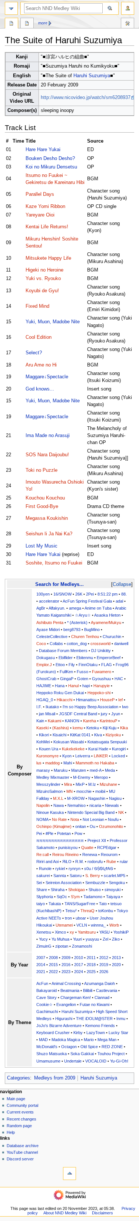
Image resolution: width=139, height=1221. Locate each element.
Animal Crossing (66, 983)
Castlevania (106, 990)
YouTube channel (22, 1152)
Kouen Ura (48, 749)
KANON (72, 721)
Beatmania (69, 990)
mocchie (84, 791)
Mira (68, 784)
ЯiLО (67, 861)
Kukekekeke (73, 749)
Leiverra (82, 756)
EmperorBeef (108, 657)
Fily (72, 664)
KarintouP (108, 721)
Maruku (60, 770)
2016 (66, 964)
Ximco (60, 932)
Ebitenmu (84, 657)
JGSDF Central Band (78, 714)
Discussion (27, 24)
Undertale (73, 1061)
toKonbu (105, 910)
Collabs (56, 643)
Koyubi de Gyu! (42, 290)
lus (39, 763)
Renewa (89, 854)
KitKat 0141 (80, 735)
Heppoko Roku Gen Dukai (60, 692)
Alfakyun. (57, 608)
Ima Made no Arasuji (48, 435)
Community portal (22, 1105)
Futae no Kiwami (94, 1004)
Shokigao (76, 889)
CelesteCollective (51, 636)
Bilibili (87, 990)
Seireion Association (64, 882)
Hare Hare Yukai (43, 149)
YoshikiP (121, 932)
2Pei (90, 594)
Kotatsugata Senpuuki (107, 742)
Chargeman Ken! (75, 997)
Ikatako (52, 707)
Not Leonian (93, 819)
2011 (91, 957)
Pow (78, 833)
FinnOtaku (88, 664)
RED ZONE (112, 1046)
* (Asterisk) (77, 622)
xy (72, 932)
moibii (100, 791)
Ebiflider (66, 657)
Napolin (43, 805)
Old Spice (89, 1046)
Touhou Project (111, 1053)
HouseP (107, 700)
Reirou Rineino (65, 854)
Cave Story (46, 997)
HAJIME (43, 685)
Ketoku (92, 728)
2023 (66, 971)
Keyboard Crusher (53, 1032)
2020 (116, 964)
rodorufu (95, 861)
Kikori (44, 735)
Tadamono (92, 896)
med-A (95, 770)
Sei (39, 882)
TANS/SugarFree (79, 903)
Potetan (64, 833)
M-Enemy (81, 777)
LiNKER (101, 756)
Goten (82, 678)
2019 (103, 964)
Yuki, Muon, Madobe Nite (53, 321)
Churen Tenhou (85, 636)
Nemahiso (76, 805)
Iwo (125, 707)
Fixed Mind (37, 306)
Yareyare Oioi (40, 215)
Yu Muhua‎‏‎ (60, 939)
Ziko (116, 939)
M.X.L (58, 798)
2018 (91, 964)
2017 (78, 964)
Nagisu (115, 798)
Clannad (102, 997)
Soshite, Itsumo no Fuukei (54, 563)
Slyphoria (44, 896)
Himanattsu (86, 700)
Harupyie (101, 685)
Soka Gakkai (82, 1053)
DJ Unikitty (101, 650)
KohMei (43, 742)
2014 (40, 964)
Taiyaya (113, 896)
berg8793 (71, 629)
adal (119, 601)
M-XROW (76, 798)
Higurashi (63, 1018)
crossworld (100, 643)
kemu (78, 728)
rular (124, 861)
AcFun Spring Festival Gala (87, 601)
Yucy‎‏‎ (43, 939)
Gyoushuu (101, 678)
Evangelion (66, 1004)
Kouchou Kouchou (45, 498)
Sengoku (117, 882)
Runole (45, 868)
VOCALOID (95, 1061)
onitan (80, 826)
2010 (78, 957)
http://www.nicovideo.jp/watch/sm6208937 (85, 97)
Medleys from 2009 (54, 1078)
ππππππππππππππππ (60, 840)
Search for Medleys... (59, 584)
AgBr (40, 608)
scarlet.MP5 (114, 875)
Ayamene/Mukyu (106, 622)
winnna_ (98, 925)
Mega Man (106, 1039)
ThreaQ (87, 910)
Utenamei (64, 925)
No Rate (59, 819)
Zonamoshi (82, 946)
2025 (91, 971)
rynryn (74, 868)
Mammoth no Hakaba (95, 763)
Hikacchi (64, 700)
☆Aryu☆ (83, 615)
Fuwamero (101, 671)
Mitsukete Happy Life (48, 258)
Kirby (78, 1032)
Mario (89, 1039)
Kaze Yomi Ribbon (45, 206)
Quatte (87, 847)
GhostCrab (46, 678)
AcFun (42, 983)
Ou (92, 826)
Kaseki (42, 728)
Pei (39, 833)
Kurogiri (119, 749)
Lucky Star (118, 1032)
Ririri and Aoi (47, 861)
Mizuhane (108, 784)
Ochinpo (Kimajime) (54, 826)
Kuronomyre (47, 756)
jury (104, 714)
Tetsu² (71, 910)
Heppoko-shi (98, 692)
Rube (111, 861)
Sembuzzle (95, 882)
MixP (80, 784)
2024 (78, 971)
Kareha (89, 721)
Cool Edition (39, 337)
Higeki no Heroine (44, 270)
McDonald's (46, 1046)
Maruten (78, 770)
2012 (103, 957)
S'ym (75, 896)
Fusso (82, 671)
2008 (53, 957)
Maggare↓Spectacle (47, 376)
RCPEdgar (106, 847)
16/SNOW (62, 594)
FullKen (66, 671)
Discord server (20, 1159)
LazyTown (95, 1032)
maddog (52, 763)
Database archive (23, 1145)
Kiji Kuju (109, 728)
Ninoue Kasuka (50, 812)
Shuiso (95, 889)
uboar (81, 918)
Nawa (58, 805)
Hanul (73, 685)
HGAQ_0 (44, 700)
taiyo (40, 903)
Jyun (115, 714)
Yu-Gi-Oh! (119, 1061)
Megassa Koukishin (47, 518)
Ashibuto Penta (49, 622)
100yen (43, 594)
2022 (53, 971)
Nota (74, 819)
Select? (34, 352)
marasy (43, 770)
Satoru (76, 875)
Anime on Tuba (98, 608)
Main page (16, 1098)
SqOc (62, 896)
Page (11, 24)
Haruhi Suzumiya (91, 75)
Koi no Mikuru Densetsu (51, 167)
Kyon (67, 756)
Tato (103, 903)
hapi (86, 685)
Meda (110, 770)
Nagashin (96, 798)
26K (78, 594)
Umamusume (48, 1061)
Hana (59, 685)
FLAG (106, 664)
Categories (18, 1078)
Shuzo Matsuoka (51, 1053)
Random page (19, 1125)
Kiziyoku (113, 735)
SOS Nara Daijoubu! (47, 454)
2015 (53, 964)
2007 (40, 957)
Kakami (54, 721)
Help (11, 1132)
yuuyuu (92, 939)
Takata (55, 903)
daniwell (121, 643)
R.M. (79, 861)
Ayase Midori (48, 629)
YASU (104, 932)
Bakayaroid (46, 990)
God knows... (40, 389)
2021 (40, 971)
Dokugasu (45, 657)
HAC (119, 678)
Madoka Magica (66, 1039)
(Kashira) (60, 728)
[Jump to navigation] (11, 8)
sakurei (43, 875)
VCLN (81, 925)
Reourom (109, 854)
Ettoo (60, 664)
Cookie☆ (44, 1004)
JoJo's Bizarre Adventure (59, 1025)
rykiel (60, 868)
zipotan (61, 946)
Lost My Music (41, 546)
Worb (114, 925)
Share (41, 889)
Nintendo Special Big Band (91, 812)
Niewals (112, 805)
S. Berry (92, 875)
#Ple (49, 833)
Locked (118, 756)
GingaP (66, 678)
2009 (66, 957)
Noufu (113, 819)
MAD (43, 1039)
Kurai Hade (98, 749)
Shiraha (57, 889)
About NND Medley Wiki (64, 1213)
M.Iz (92, 784)
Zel (105, 939)
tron (68, 918)
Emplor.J (44, 664)
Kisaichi (59, 735)
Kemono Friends (100, 1025)
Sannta (59, 875)
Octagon (69, 1046)
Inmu (120, 1018)
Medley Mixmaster (52, 777)
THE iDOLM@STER (94, 1018)
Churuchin (112, 636)
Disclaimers (102, 1213)
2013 (116, 957)
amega (75, 608)
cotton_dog (77, 643)
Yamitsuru (87, 932)
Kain (40, 721)
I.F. (39, 707)
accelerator (49, 601)
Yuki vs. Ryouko (43, 278)
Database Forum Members (63, 650)
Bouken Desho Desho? (50, 158)
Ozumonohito (111, 826)
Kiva (98, 735)
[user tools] (127, 8)
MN (69, 791)
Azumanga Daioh (99, 983)
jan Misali (47, 714)
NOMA (42, 819)
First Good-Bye (42, 506)
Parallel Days (40, 194)
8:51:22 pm (107, 594)
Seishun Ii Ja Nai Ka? (49, 533)
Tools (127, 24)
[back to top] (69, 1173)
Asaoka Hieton (107, 615)
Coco (41, 643)
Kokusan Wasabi (68, 742)
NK (121, 812)
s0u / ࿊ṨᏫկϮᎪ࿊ (98, 868)
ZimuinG (44, 946)
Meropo (101, 777)
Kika (124, 728)
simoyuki (112, 889)
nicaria (95, 805)
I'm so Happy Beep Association (90, 707)
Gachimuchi (47, 1011)
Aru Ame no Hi (41, 365)
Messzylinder (48, 784)
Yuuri (77, 939)
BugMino (92, 629)
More (42, 23)
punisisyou (67, 847)
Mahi (67, 763)
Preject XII (96, 840)
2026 (103, 971)
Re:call (42, 854)
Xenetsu (43, 932)
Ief (120, 700)
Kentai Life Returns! (47, 226)
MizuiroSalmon (49, 791)
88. (124, 594)
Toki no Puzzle (41, 470)
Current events (20, 1112)
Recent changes (21, 1119)
